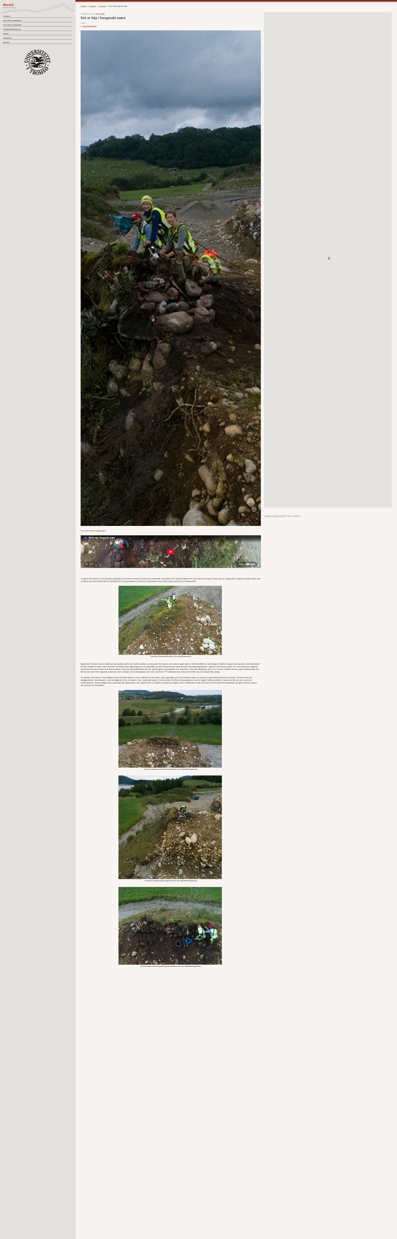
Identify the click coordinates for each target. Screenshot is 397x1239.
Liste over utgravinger (12, 25)
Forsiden (6, 16)
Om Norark (7, 38)
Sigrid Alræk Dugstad (89, 26)
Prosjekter (92, 6)
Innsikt (6, 34)
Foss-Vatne (102, 6)
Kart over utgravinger (12, 20)
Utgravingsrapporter (12, 29)
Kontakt (6, 42)
